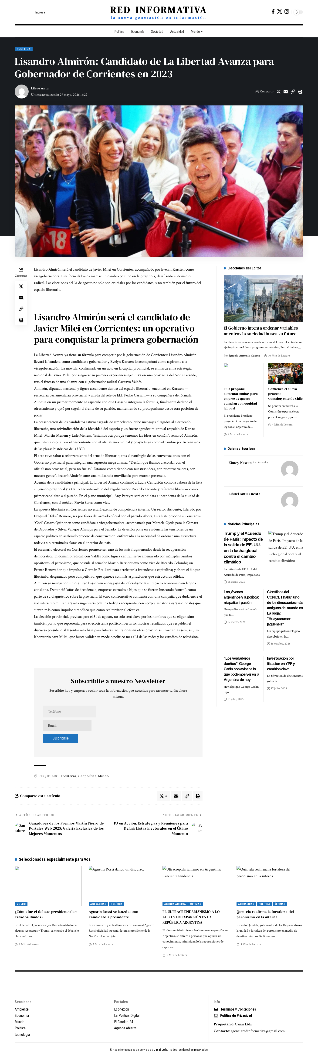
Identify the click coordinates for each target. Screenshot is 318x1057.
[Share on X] (278, 91)
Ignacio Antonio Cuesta (244, 356)
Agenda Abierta (175, 904)
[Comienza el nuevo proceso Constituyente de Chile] (285, 373)
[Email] (285, 91)
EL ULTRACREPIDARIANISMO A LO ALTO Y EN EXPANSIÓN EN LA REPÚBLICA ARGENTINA (191, 917)
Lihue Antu (40, 88)
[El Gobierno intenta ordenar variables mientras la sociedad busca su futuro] (263, 298)
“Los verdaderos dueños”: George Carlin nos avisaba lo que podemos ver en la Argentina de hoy (241, 669)
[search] (18, 12)
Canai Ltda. (161, 1049)
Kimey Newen (240, 462)
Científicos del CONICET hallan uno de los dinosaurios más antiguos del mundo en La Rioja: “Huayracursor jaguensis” (285, 608)
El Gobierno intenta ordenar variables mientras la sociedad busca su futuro (261, 331)
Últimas (195, 904)
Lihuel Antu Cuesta (244, 493)
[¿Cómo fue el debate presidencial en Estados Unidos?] (48, 886)
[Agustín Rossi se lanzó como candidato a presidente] (122, 886)
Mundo (103, 776)
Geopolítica (87, 776)
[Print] (300, 91)
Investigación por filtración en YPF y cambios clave (281, 663)
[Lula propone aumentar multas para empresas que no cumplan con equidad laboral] (241, 373)
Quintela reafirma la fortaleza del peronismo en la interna (265, 914)
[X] (279, 11)
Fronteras (68, 776)
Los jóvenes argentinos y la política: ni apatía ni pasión (241, 597)
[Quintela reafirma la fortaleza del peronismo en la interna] (270, 886)
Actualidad (98, 904)
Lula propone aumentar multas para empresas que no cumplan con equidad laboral (241, 398)
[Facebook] (273, 11)
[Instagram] (286, 11)
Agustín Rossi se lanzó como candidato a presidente (113, 914)
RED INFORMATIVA (159, 9)
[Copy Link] (293, 91)
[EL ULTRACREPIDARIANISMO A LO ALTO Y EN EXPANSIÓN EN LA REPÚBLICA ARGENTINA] (196, 886)
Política (23, 49)
